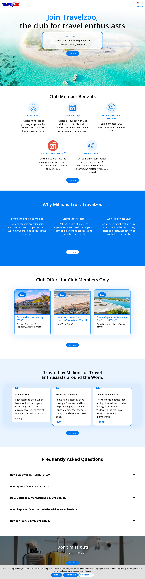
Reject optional (70, 575)
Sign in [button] (140, 6)
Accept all (56, 575)
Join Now (72, 53)
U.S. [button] (141, 3)
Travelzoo (11, 5)
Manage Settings (86, 575)
